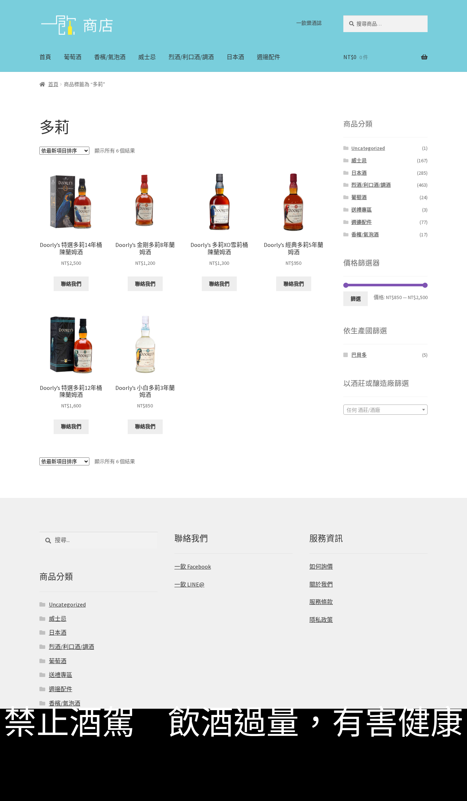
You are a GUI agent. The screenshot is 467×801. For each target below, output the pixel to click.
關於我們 (321, 584)
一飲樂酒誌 (309, 23)
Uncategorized (368, 148)
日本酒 (235, 57)
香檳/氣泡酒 (110, 57)
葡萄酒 (72, 57)
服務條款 (321, 601)
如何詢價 (321, 566)
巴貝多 (359, 355)
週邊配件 (268, 57)
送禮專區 (361, 209)
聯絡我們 (71, 283)
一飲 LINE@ (189, 584)
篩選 (356, 298)
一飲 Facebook (192, 566)
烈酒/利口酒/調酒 (191, 57)
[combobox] (385, 410)
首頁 (45, 57)
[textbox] (385, 410)
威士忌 (147, 57)
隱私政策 (321, 619)
